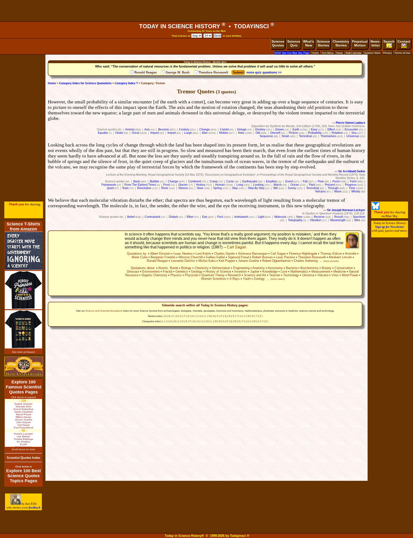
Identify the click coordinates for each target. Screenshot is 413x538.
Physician (191, 275)
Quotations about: (143, 268)
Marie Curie (139, 257)
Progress (351, 184)
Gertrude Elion (24, 406)
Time (352, 188)
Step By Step (256, 188)
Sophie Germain (24, 404)
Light (261, 217)
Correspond (152, 217)
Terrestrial (305, 136)
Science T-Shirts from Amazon (23, 226)
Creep (214, 181)
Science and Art (255, 275)
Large (188, 132)
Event (289, 181)
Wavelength (338, 220)
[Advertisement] (206, 11)
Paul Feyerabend (23, 427)
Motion (223, 132)
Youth (247, 278)
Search (389, 41)
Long (239, 184)
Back (136, 181)
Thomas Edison (331, 253)
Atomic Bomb (168, 268)
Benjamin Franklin (163, 257)
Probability (315, 132)
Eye (204, 217)
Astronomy (275, 268)
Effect (331, 129)
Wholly (355, 191)
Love (284, 271)
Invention (240, 271)
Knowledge (269, 271)
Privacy (387, 52)
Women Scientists (213, 278)
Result (338, 217)
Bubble (154, 181)
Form (353, 181)
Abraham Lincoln (340, 257)
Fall (305, 181)
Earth (296, 129)
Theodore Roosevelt (213, 72)
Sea (354, 132)
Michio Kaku (207, 261)
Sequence (266, 136)
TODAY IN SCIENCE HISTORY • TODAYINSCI (206, 26)
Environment (151, 271)
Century (184, 129)
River (164, 188)
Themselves (328, 136)
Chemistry (202, 268)
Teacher (274, 275)
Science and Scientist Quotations (104, 310)
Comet (224, 129)
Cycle (230, 181)
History (200, 184)
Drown (279, 129)
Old (257, 132)
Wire (357, 220)
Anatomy (258, 268)
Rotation (337, 132)
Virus (335, 275)
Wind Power (350, 275)
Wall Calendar (354, 52)
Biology (186, 268)
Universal (352, 136)
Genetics (181, 271)
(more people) (331, 261)
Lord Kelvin (203, 253)
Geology (196, 271)
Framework (108, 184)
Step (235, 188)
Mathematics (299, 271)
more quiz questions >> (264, 72)
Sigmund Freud (238, 257)
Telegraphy (295, 220)
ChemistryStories (341, 43)
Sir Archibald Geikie (351, 171)
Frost (166, 184)
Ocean (294, 184)
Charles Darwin (224, 253)
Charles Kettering (306, 261)
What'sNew (308, 43)
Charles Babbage (23, 439)
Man (205, 132)
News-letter (375, 43)
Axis (147, 129)
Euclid (23, 444)
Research (234, 275)
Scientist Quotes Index (23, 458)
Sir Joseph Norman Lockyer (346, 210)
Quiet (110, 188)
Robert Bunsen (262, 257)
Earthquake (249, 181)
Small (285, 136)
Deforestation (221, 268)
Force (336, 181)
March (278, 184)
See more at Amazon (23, 352)
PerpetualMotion (360, 43)
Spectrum (359, 217)
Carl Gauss (23, 425)
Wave (338, 191)
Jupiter (254, 271)
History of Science (218, 271)
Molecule (280, 217)
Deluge (242, 129)
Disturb (173, 217)
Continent (194, 181)
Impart (172, 132)
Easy (314, 129)
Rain (125, 188)
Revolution (144, 188)
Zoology (259, 278)
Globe (119, 132)
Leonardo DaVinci (183, 261)
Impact (154, 132)
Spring (217, 188)
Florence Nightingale (303, 253)
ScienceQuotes (278, 43)
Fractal (167, 271)
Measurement (320, 271)
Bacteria (291, 268)
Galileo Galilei (215, 257)
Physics (176, 275)
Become (163, 129)
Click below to (23, 466)
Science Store (372, 52)
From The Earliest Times (140, 184)
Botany (326, 268)
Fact (220, 217)
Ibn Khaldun (23, 441)
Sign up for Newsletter (389, 227)
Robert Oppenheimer (276, 261)
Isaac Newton (183, 253)
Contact (403, 41)
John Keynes (23, 422)
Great (135, 132)
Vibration (315, 220)
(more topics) (278, 279)
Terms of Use (402, 52)
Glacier (183, 184)
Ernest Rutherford (23, 409)
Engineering (241, 268)
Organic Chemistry (154, 275)
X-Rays (234, 278)
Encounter (351, 129)
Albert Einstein (160, 253)
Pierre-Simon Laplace (350, 122)
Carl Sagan (236, 247)
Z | (261, 316)
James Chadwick (23, 411)
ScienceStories (323, 43)
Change (204, 129)
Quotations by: (137, 253)
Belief (131, 217)
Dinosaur (133, 271)
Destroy (260, 129)
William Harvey (23, 417)
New (241, 132)
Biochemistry (309, 268)
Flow (321, 181)
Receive (319, 217)
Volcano (320, 191)
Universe (308, 275)
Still (275, 188)
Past (312, 184)
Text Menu (327, 52)
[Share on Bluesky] (376, 209)
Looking (258, 184)
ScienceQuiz (293, 43)
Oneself (275, 132)
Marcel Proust (23, 414)
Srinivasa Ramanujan (252, 253)
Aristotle (350, 253)
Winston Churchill (191, 257)
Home (315, 52)
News (339, 52)
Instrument (241, 217)
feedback (35, 507)
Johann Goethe (248, 261)
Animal (129, 129)
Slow (200, 188)
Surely (292, 188)
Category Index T (126, 83)
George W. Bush (178, 72)
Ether (190, 217)
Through (333, 188)
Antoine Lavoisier (23, 433)
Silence (183, 188)
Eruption (271, 181)
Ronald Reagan (145, 72)
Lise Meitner (23, 436)
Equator (103, 132)
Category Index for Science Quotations (85, 83)
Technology (291, 275)
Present (330, 184)
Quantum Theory (213, 275)
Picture (293, 132)
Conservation (344, 268)
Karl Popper (227, 261)
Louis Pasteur (285, 257)
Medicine (339, 271)
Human (220, 184)
